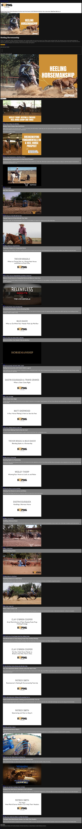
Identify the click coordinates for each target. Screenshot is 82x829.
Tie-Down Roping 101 (16, 825)
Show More (2, 824)
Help (22, 825)
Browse (2, 11)
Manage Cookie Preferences (37, 825)
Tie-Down (20, 11)
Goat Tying (25, 11)
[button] (1, 10)
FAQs (1, 825)
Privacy (27, 825)
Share (6, 44)
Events (5, 11)
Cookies (30, 825)
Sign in (59, 11)
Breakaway (15, 11)
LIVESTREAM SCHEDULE (37, 11)
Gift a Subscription (47, 11)
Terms (24, 825)
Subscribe (2, 44)
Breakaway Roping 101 (7, 825)
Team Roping (10, 11)
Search (29, 11)
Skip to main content (4, 1)
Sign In (8, 12)
